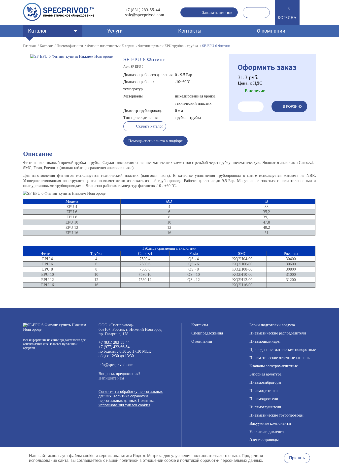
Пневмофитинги (263, 390)
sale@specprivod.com (144, 14)
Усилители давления (266, 431)
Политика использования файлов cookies (127, 402)
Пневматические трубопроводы (276, 415)
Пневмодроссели (263, 399)
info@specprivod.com (116, 365)
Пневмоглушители (265, 407)
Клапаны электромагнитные (273, 366)
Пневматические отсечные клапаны (279, 358)
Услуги (115, 31)
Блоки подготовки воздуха (272, 325)
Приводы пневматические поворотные (282, 349)
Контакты (190, 31)
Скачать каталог (149, 126)
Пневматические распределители (277, 333)
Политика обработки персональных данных (123, 398)
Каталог (37, 31)
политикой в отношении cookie (147, 460)
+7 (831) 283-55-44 (142, 9)
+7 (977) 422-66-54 (114, 347)
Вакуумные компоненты (270, 423)
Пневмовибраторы (265, 382)
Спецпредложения (207, 333)
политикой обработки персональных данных (221, 460)
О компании (271, 31)
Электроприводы (264, 440)
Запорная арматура (265, 374)
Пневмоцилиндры (264, 341)
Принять (297, 458)
